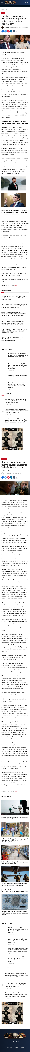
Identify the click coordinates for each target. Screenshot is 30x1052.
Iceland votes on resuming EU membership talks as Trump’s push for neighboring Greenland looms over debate (13, 314)
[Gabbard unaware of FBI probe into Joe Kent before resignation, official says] (15, 42)
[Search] (28, 2)
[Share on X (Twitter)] (5, 31)
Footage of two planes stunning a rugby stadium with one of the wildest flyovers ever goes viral (14, 298)
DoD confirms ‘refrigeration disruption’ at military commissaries (14, 862)
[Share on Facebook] (2, 31)
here (15, 285)
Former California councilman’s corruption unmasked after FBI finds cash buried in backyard (17, 410)
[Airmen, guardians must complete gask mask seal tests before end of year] (15, 874)
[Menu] (2, 2)
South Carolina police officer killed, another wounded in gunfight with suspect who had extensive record (12, 323)
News (3, 12)
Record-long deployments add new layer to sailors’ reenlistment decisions (14, 818)
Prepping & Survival (19, 6)
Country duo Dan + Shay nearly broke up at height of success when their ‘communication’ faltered (16, 420)
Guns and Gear (6, 6)
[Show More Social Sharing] (17, 31)
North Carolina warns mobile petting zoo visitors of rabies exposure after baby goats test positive (14, 331)
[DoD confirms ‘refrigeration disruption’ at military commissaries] (15, 852)
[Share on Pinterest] (8, 31)
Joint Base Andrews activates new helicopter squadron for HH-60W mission (14, 890)
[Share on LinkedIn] (11, 31)
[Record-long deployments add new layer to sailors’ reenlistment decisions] (15, 807)
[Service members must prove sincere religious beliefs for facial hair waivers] (15, 488)
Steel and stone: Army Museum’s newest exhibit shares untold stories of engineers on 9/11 (14, 913)
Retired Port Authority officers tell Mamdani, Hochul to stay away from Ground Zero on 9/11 (13, 339)
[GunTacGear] (10, 2)
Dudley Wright (9, 27)
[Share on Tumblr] (14, 31)
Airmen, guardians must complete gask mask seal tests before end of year (14, 884)
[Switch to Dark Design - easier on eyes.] (25, 2)
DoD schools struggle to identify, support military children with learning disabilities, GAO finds (14, 840)
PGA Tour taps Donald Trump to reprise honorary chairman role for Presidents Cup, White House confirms (14, 306)
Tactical (4, 458)
